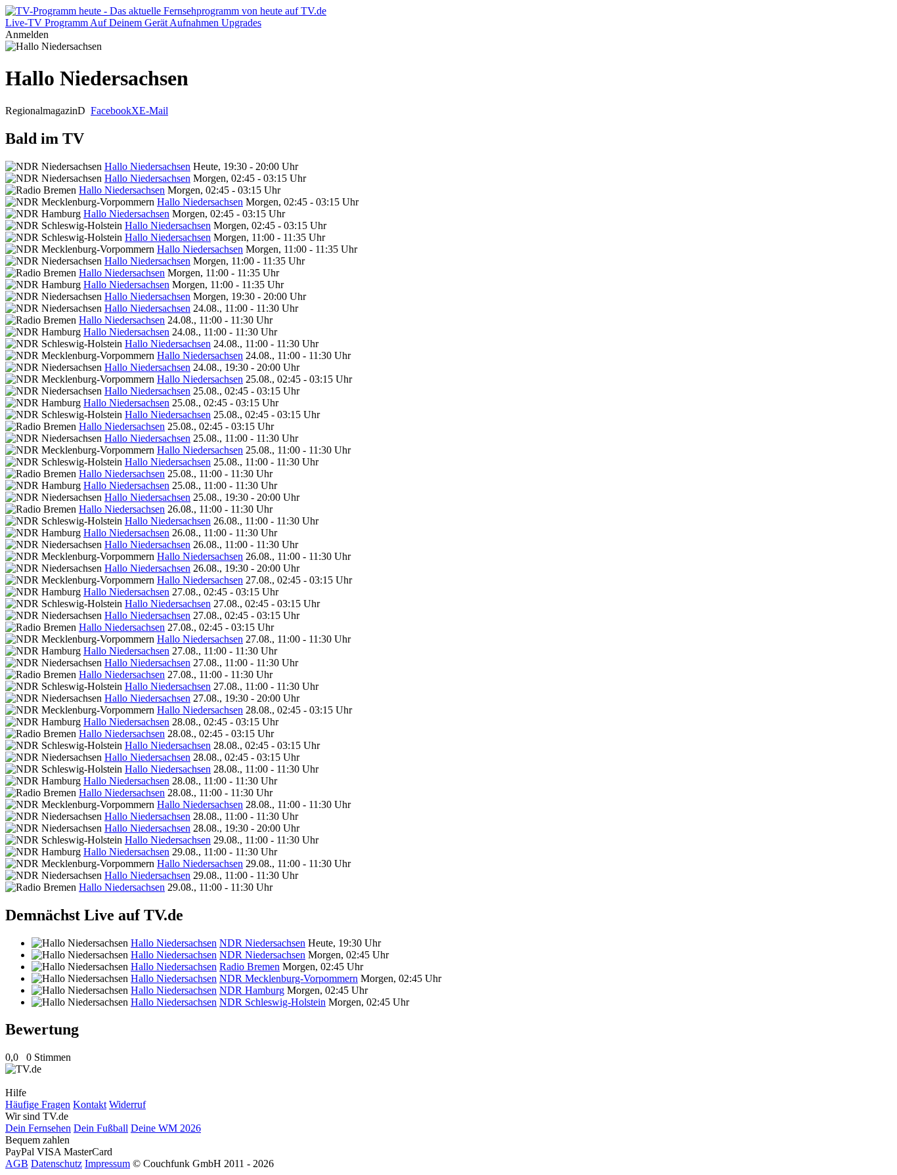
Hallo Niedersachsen (147, 166)
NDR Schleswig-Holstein (272, 1002)
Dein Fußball (101, 1128)
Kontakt (89, 1104)
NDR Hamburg (251, 990)
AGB (16, 1163)
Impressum (107, 1163)
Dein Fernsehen (38, 1128)
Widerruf (127, 1104)
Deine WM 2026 (166, 1128)
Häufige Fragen (37, 1104)
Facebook (111, 110)
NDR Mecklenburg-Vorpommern (288, 978)
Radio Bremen (249, 966)
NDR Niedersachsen (262, 943)
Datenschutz (56, 1163)
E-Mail (153, 110)
